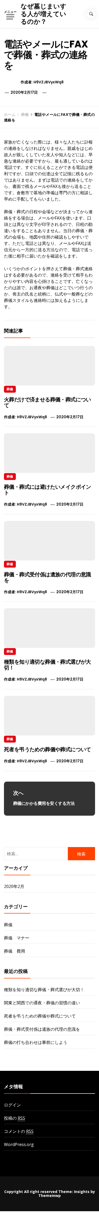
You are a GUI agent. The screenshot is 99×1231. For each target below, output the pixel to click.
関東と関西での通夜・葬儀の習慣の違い (42, 1003)
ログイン (12, 1105)
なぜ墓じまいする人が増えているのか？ (44, 14)
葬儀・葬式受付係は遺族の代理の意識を (47, 577)
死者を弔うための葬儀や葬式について (47, 749)
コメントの (19, 1131)
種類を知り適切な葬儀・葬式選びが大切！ (47, 664)
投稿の (14, 1118)
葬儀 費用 (14, 951)
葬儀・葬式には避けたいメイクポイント (47, 489)
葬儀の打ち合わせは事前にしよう (35, 1042)
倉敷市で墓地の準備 (36, 193)
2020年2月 (14, 886)
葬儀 (10, 389)
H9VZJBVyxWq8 (49, 82)
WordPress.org (19, 1144)
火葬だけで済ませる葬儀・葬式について (47, 402)
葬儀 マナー (16, 938)
